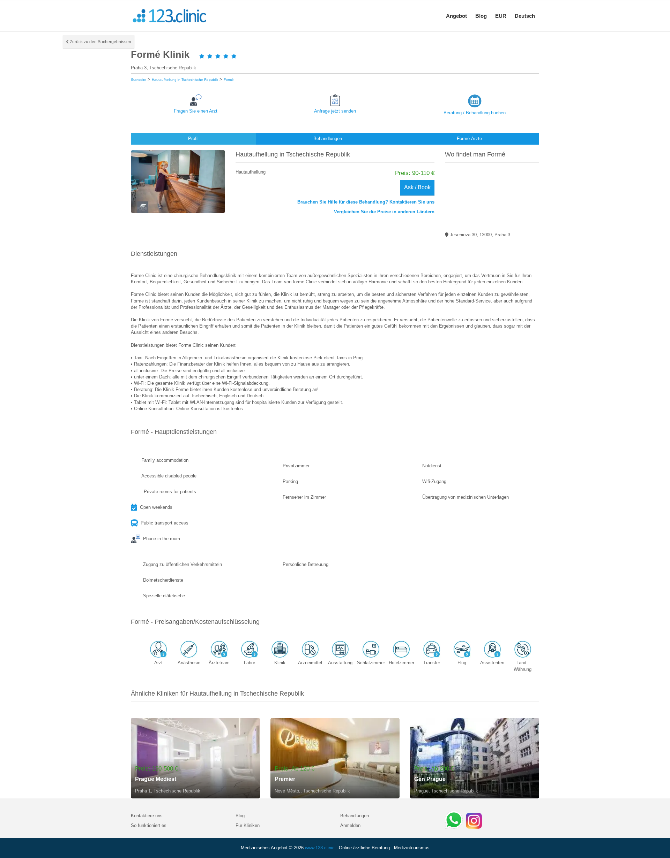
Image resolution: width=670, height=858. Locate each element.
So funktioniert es (148, 825)
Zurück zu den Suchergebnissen (100, 41)
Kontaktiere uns (147, 815)
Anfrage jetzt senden (335, 111)
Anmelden (350, 825)
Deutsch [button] (525, 16)
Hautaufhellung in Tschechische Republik (185, 80)
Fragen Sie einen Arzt (195, 111)
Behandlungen (354, 815)
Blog (481, 16)
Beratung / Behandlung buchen (475, 112)
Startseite (138, 80)
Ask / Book (417, 187)
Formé (229, 80)
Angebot (456, 16)
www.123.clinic (320, 847)
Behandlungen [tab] (327, 138)
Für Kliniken (248, 825)
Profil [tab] (193, 138)
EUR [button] (500, 16)
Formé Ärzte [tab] (469, 138)
